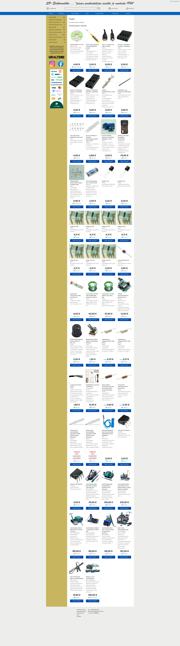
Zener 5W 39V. (74, 260)
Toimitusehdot (75, 13)
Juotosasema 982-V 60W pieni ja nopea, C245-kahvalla (91, 485)
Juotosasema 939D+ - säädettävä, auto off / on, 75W (76, 529)
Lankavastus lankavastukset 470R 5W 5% (124, 341)
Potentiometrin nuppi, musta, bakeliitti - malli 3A (76, 341)
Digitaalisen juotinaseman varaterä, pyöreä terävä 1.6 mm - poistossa (91, 434)
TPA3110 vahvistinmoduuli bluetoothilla (123, 295)
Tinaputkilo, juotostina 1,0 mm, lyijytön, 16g (75, 295)
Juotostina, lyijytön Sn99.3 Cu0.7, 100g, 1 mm (108, 295)
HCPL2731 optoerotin (124, 430)
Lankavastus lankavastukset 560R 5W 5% (108, 341)
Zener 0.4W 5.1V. (106, 260)
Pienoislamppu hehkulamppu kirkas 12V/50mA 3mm (76, 182)
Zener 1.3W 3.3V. (90, 260)
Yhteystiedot (115, 13)
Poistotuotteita (99, 13)
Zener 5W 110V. (106, 226)
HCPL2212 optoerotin (76, 484)
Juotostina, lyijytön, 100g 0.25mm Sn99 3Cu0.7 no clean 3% (92, 295)
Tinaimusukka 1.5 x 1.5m (76, 44)
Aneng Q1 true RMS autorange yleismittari (123, 137)
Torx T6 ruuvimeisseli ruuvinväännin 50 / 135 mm (92, 46)
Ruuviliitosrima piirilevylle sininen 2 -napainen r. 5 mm (108, 137)
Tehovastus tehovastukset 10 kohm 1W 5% (123, 386)
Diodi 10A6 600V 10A (123, 260)
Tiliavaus (61, 13)
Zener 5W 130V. (90, 226)
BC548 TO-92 (105, 181)
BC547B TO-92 (121, 181)
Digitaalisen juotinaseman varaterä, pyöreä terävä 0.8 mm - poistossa (75, 434)
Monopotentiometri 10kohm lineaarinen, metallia (92, 341)
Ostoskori (128, 13)
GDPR (87, 13)
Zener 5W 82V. (122, 226)
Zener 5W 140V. (74, 226)
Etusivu (51, 13)
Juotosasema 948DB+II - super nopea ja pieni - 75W (92, 529)
